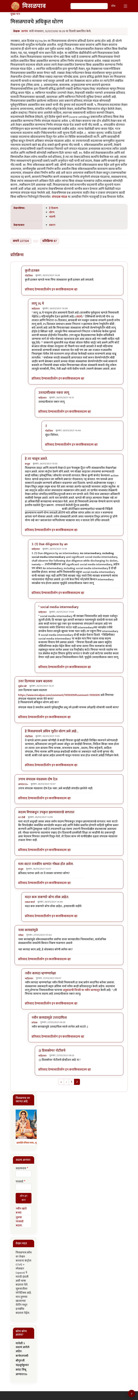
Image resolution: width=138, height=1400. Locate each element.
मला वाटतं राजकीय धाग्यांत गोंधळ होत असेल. (46, 864)
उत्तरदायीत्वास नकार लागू (53, 393)
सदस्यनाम (21, 1169)
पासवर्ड (19, 1182)
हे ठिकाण (53, 208)
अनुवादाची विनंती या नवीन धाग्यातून (81, 990)
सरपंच (24, 31)
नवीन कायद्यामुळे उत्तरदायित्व (49, 1018)
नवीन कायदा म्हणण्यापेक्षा (40, 973)
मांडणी (52, 217)
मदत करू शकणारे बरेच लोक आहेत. (47, 897)
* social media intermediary (58, 607)
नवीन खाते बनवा (21, 1210)
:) (46, 426)
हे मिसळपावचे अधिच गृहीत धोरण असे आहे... (51, 731)
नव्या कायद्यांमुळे (28, 930)
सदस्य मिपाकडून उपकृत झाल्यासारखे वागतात (46, 812)
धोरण (51, 212)
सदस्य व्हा (71, 289)
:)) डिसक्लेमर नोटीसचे (51, 1050)
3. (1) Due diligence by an (49, 544)
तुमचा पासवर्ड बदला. (19, 1221)
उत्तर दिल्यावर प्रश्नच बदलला (35, 681)
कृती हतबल (32, 271)
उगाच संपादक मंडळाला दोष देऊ (38, 779)
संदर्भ (79, 316)
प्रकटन (52, 225)
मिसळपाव (34, 6)
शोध (113, 6)
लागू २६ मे (38, 303)
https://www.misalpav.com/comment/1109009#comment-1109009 (59, 695)
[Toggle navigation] (125, 6)
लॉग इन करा (53, 289)
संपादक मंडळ (60, 196)
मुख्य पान (15, 14)
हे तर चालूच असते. (36, 459)
